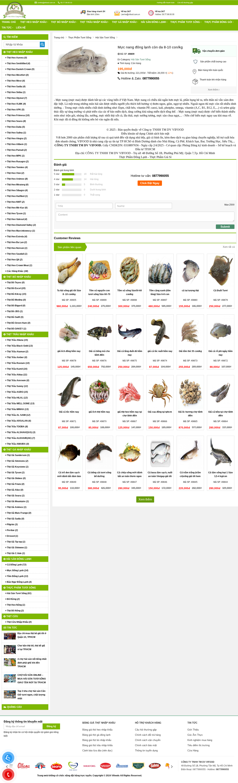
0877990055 (150, 78)
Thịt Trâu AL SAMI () (18, 415)
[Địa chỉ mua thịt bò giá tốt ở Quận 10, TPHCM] (10, 636)
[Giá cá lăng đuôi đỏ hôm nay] (129, 331)
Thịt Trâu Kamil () (16, 369)
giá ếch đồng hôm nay (69, 351)
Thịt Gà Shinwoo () (16, 547)
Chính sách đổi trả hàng (148, 734)
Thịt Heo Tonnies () (17, 167)
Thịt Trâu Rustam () (18, 363)
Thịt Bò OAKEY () (16, 328)
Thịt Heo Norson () (16, 248)
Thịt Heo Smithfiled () (18, 63)
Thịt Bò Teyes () (15, 282)
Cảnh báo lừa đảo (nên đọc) (97, 750)
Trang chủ (9, 22)
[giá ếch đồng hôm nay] (68, 331)
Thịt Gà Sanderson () (18, 455)
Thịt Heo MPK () (15, 155)
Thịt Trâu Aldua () (16, 374)
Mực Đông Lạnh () (17, 570)
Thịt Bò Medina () (16, 300)
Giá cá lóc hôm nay (69, 412)
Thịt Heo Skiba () (15, 92)
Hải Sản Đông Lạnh (153, 22)
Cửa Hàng (192, 750)
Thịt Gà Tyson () (15, 472)
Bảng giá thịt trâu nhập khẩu (97, 745)
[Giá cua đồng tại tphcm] (160, 392)
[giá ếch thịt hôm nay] (99, 392)
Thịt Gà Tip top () (15, 541)
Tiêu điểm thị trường (198, 745)
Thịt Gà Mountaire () (17, 501)
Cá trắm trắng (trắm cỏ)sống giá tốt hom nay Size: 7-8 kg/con (190, 476)
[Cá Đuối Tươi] (220, 271)
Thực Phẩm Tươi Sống (185, 22)
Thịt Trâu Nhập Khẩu (93, 22)
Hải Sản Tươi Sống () (18, 593)
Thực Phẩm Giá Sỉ (160, 157)
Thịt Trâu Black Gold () (19, 346)
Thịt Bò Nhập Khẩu (63, 22)
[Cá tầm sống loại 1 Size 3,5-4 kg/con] (220, 453)
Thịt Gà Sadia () (15, 518)
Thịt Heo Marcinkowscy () (20, 230)
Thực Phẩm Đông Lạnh (133, 157)
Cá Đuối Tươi (220, 290)
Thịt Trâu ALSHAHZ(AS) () (20, 432)
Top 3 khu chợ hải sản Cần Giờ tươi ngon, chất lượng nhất (31, 695)
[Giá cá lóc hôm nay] (68, 392)
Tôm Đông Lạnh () (17, 576)
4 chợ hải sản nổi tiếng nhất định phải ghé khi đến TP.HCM (31, 663)
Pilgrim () (12, 524)
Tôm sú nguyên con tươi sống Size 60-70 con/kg (99, 294)
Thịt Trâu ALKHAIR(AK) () (20, 438)
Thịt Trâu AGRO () (17, 392)
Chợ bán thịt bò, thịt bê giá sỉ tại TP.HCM (31, 647)
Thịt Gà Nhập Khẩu (124, 22)
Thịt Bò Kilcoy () (16, 294)
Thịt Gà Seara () (15, 495)
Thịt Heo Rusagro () (17, 161)
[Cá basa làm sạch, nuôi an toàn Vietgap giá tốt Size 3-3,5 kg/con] (160, 453)
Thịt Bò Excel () (15, 288)
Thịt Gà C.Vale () (15, 553)
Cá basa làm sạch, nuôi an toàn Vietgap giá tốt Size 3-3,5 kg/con (160, 476)
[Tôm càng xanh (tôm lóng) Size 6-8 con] (160, 271)
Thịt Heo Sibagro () (17, 190)
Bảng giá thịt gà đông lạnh (96, 734)
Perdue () (12, 530)
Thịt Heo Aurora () (16, 57)
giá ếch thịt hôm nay (99, 412)
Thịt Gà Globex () (16, 478)
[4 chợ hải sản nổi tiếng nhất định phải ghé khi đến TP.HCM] (10, 662)
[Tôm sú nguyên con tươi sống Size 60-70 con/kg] (99, 271)
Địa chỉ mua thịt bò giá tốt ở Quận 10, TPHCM (31, 635)
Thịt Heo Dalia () (15, 127)
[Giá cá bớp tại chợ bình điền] (220, 392)
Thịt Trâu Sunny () (17, 386)
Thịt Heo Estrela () (16, 236)
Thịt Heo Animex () (17, 179)
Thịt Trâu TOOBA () (17, 426)
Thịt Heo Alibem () (16, 144)
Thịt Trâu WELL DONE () (20, 403)
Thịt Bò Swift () (14, 317)
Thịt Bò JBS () (14, 311)
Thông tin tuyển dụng (146, 750)
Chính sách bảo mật (146, 745)
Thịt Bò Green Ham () (18, 323)
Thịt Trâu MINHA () (17, 409)
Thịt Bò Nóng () (15, 610)
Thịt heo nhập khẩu (33, 22)
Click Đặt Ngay (149, 183)
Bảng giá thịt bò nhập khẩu (96, 740)
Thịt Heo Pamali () (16, 150)
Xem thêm (213, 89)
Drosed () (12, 536)
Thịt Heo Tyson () (16, 213)
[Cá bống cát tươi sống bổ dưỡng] (99, 453)
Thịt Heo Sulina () (16, 132)
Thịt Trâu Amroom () (17, 380)
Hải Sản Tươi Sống (141, 59)
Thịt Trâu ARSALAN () (18, 421)
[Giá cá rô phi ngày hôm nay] (220, 331)
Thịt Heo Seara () (16, 121)
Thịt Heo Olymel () (16, 98)
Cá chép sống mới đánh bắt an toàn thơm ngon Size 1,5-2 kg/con (129, 476)
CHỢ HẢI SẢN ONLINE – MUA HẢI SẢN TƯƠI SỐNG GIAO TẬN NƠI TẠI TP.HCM (31, 679)
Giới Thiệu (193, 729)
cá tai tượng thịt (190, 290)
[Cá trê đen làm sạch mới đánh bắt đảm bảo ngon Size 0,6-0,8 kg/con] (68, 453)
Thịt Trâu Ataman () (17, 351)
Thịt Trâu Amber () (16, 357)
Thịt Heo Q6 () (14, 259)
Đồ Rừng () (13, 599)
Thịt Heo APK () (15, 109)
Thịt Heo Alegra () (16, 138)
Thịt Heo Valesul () (16, 219)
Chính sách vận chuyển (147, 740)
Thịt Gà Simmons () (17, 461)
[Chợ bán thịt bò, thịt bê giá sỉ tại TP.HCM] (10, 649)
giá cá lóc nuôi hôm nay (160, 351)
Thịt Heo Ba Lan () (16, 242)
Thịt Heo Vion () (15, 173)
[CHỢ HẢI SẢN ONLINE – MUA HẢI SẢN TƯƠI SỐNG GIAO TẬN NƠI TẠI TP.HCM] (10, 678)
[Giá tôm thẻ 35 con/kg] (190, 331)
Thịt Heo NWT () (15, 202)
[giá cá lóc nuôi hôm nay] (160, 331)
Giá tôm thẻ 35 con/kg (190, 351)
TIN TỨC (7, 27)
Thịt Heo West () (15, 80)
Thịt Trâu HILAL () (17, 397)
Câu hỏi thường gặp (146, 729)
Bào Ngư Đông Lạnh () (19, 582)
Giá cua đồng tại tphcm (160, 412)
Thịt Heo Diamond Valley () (21, 225)
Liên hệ (21, 27)
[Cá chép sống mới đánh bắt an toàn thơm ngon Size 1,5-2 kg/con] (129, 453)
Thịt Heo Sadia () (15, 86)
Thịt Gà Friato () (15, 484)
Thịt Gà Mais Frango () (18, 513)
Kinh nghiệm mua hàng (199, 740)
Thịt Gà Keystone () (17, 466)
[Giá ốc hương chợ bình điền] (190, 392)
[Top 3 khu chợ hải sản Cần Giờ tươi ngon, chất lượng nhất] (10, 694)
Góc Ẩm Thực (195, 734)
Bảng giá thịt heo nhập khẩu (97, 729)
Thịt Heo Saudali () (16, 254)
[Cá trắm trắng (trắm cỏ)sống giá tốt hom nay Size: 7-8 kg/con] (190, 453)
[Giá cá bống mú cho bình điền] (99, 331)
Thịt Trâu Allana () (17, 340)
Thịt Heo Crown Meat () (19, 265)
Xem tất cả (229, 246)
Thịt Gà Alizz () (14, 490)
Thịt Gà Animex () (16, 507)
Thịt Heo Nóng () (15, 605)
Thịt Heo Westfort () (17, 75)
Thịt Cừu (12, 616)
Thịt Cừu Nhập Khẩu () (19, 622)
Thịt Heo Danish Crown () (20, 69)
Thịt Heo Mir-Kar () (17, 207)
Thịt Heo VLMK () (16, 104)
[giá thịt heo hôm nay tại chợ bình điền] (129, 392)
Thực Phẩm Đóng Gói (218, 22)
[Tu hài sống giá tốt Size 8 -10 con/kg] (68, 271)
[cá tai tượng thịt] (190, 271)
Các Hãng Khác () (17, 271)
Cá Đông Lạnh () (16, 564)
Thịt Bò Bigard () (15, 305)
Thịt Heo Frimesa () (18, 115)
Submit (225, 226)
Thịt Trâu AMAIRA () (17, 444)
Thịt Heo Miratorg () (17, 184)
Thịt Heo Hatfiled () (17, 196)
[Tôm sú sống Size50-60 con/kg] (129, 271)
